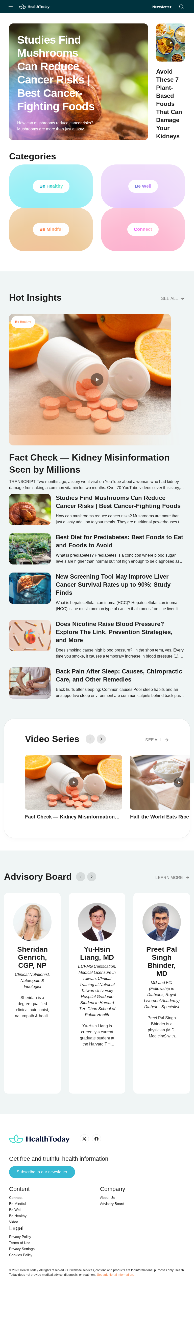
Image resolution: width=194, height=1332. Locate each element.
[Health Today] (34, 7)
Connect (15, 1198)
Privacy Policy (20, 1237)
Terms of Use (19, 1243)
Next (101, 739)
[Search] (181, 6)
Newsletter (161, 7)
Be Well (15, 1210)
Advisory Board (112, 1204)
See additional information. (115, 1275)
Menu (10, 6)
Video (13, 1222)
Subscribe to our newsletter (42, 1172)
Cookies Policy (20, 1255)
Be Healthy (18, 1216)
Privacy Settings (22, 1249)
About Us (107, 1198)
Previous (90, 739)
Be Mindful (17, 1204)
